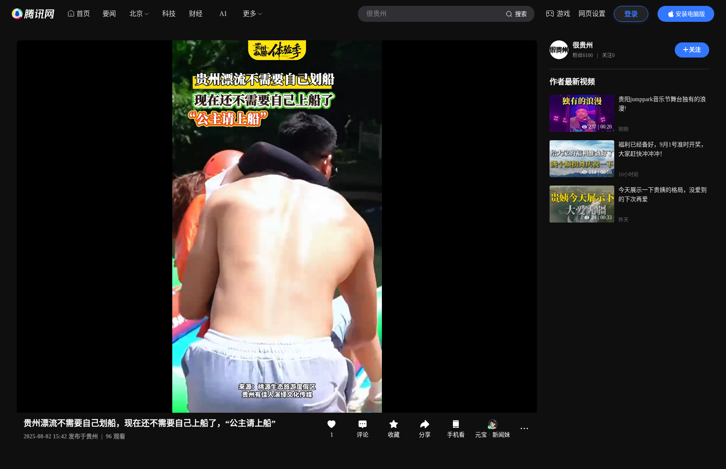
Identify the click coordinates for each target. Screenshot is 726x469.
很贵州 (583, 45)
